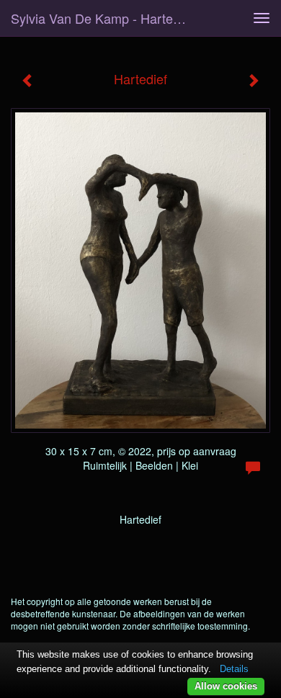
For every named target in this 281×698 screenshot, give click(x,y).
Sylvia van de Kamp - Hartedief (102, 18)
